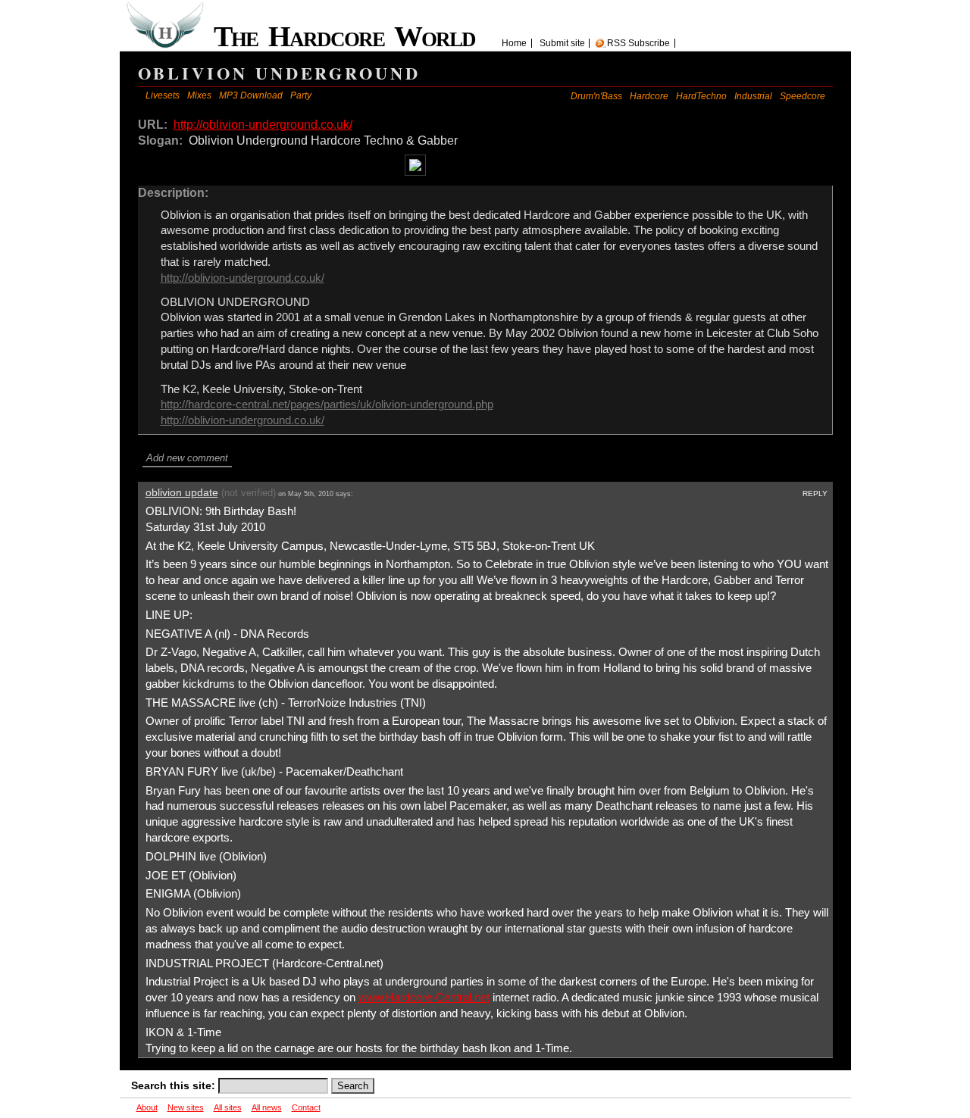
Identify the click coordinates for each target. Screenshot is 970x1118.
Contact (306, 1107)
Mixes (199, 95)
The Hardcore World (350, 36)
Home (514, 43)
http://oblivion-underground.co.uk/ (263, 124)
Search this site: (174, 1085)
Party (300, 95)
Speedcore (802, 96)
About (147, 1107)
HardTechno (701, 96)
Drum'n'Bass (596, 96)
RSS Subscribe (638, 43)
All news (267, 1107)
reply (815, 493)
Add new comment (187, 458)
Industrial (753, 96)
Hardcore (649, 96)
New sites (185, 1107)
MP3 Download (251, 95)
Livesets (163, 95)
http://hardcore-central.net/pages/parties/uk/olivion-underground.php (327, 404)
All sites (228, 1107)
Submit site (562, 43)
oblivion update (182, 492)
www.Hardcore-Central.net (424, 998)
